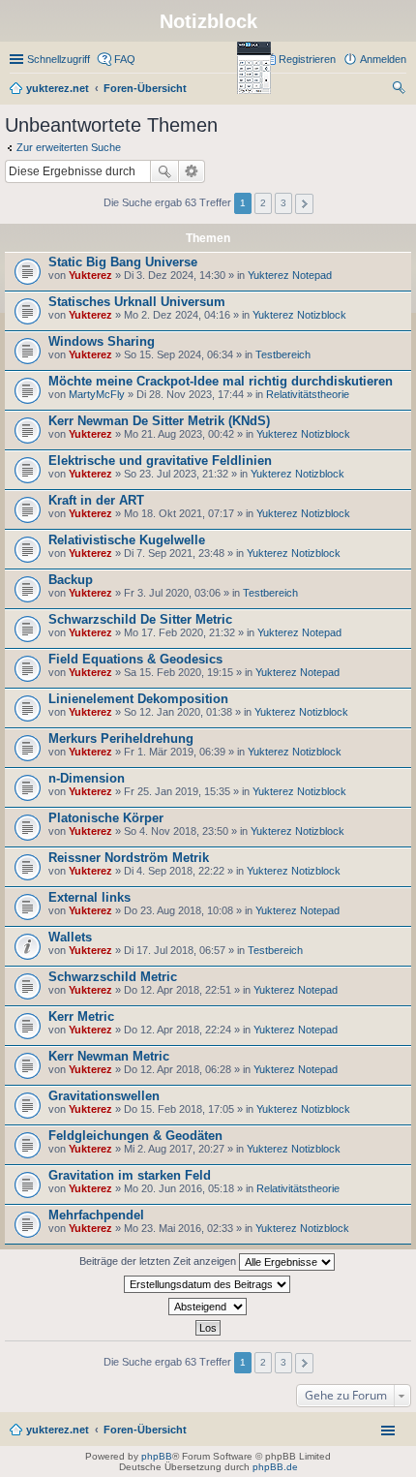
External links (89, 897)
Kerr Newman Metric (108, 1056)
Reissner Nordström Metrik (128, 857)
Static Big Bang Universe (122, 262)
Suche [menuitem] (400, 90)
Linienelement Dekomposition (138, 699)
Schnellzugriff (58, 59)
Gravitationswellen (104, 1096)
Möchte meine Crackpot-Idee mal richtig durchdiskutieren (220, 381)
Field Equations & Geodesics (135, 659)
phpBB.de (275, 1467)
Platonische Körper (105, 818)
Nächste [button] (304, 204)
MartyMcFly (97, 394)
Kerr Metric (81, 1016)
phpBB (156, 1456)
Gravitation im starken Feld (129, 1175)
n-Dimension (86, 778)
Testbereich (283, 354)
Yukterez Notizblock (299, 315)
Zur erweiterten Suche (68, 147)
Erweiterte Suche (192, 171)
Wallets (70, 937)
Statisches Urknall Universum (136, 301)
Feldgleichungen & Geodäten (135, 1135)
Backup (70, 579)
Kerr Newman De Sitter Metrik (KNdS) (159, 421)
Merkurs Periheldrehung (120, 738)
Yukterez (90, 275)
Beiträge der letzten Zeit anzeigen (159, 1261)
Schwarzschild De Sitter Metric (140, 619)
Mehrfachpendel (96, 1215)
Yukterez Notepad (290, 275)
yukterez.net (57, 1429)
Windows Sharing (101, 341)
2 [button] (263, 203)
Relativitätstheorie (307, 394)
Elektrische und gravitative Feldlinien (160, 460)
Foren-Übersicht (145, 1429)
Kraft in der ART (96, 500)
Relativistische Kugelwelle (126, 540)
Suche (164, 171)
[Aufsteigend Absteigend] (208, 1306)
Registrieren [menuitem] (307, 59)
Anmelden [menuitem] (383, 59)
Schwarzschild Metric (112, 976)
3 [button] (283, 203)
